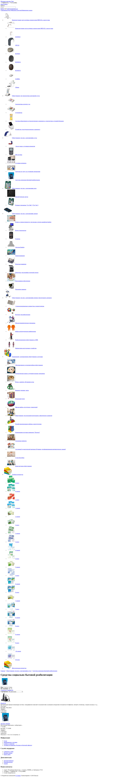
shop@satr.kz (4, 4)
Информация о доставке (10, 742)
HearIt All (3, 703)
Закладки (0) (8, 10)
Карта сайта (7, 754)
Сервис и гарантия (9, 743)
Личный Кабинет (9, 760)
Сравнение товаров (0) (7, 690)
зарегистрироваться (12, 9)
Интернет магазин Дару (7, 1)
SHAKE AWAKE (5, 723)
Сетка (10, 687)
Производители (8, 762)
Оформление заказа (27, 10)
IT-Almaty (18, 775)
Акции (6, 763)
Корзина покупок (17, 10)
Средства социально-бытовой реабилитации (45, 671)
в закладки (4, 710)
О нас (5, 741)
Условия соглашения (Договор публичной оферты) (18, 745)
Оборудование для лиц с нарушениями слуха (18, 671)
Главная (3, 10)
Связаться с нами (8, 751)
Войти (2, 9)
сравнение (3, 712)
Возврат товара (8, 753)
